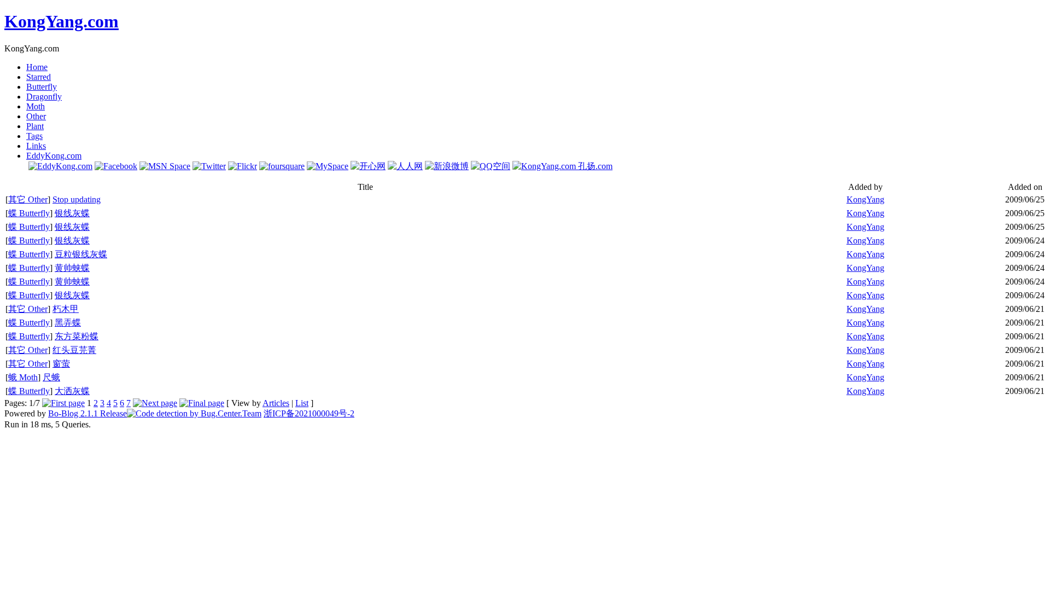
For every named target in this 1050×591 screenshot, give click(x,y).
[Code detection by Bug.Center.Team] (194, 413)
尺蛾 (51, 377)
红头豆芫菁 (74, 350)
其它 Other (28, 199)
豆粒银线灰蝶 (81, 254)
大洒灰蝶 (72, 391)
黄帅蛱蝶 (72, 268)
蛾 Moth (23, 377)
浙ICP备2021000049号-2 (309, 413)
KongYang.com (61, 21)
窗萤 (61, 363)
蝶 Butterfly (29, 213)
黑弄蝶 (68, 322)
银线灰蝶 (72, 213)
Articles (275, 403)
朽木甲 (65, 309)
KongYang (865, 199)
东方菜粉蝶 (76, 336)
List (301, 403)
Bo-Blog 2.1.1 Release (87, 413)
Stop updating (76, 199)
